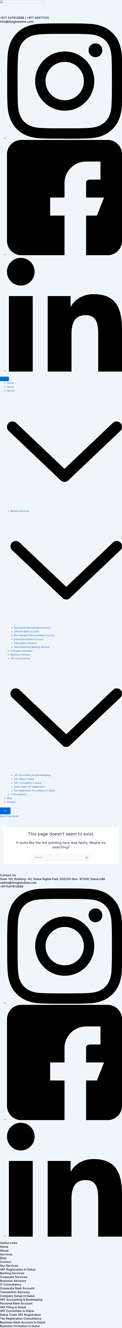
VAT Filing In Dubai (13, 1307)
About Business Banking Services (32, 647)
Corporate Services (13, 1277)
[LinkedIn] (64, 370)
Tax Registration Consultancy (20, 1318)
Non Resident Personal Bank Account (34, 635)
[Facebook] (64, 254)
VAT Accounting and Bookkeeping (32, 775)
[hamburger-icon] (4, 379)
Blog (9, 798)
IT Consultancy (18, 794)
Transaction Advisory (25, 643)
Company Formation (21, 650)
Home (10, 383)
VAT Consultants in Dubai (27, 782)
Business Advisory (20, 654)
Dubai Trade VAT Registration (29, 786)
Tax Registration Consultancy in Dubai (34, 790)
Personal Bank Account (16, 1303)
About (10, 386)
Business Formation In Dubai (20, 1326)
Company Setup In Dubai (17, 1296)
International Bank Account (28, 639)
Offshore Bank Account (26, 631)
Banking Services (12, 1273)
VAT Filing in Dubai (24, 779)
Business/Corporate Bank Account (32, 627)
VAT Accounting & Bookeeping (21, 1299)
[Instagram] (64, 138)
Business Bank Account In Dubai (22, 1322)
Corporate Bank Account (17, 1288)
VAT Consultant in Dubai (17, 1311)
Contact (11, 802)
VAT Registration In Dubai (17, 1269)
